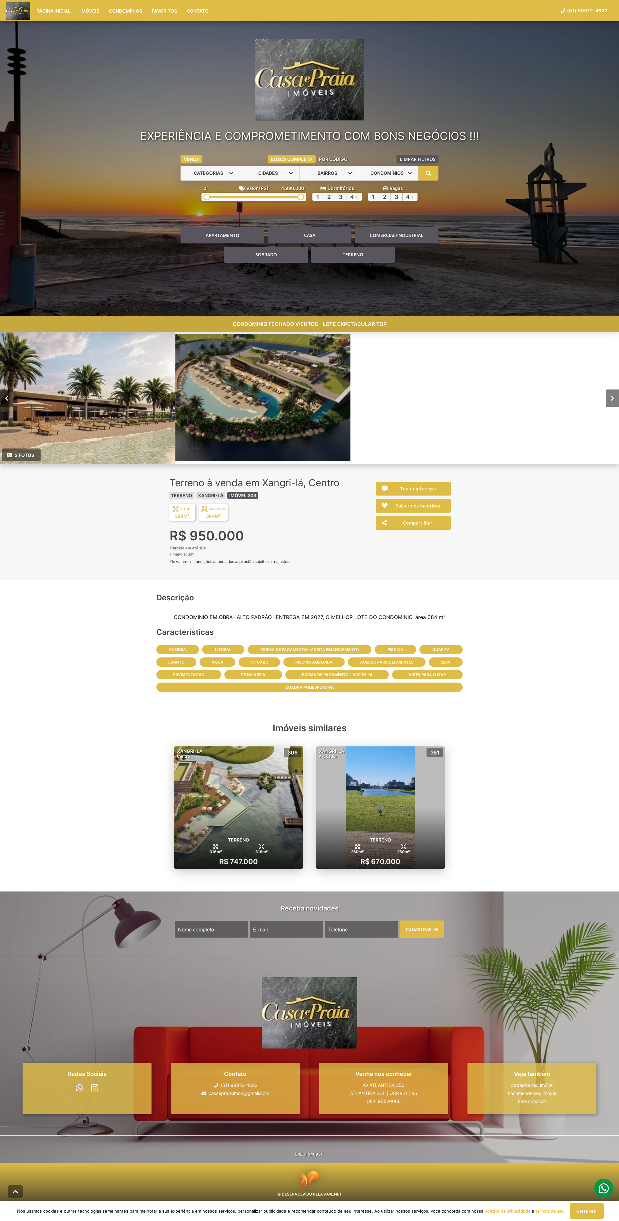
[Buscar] (428, 173)
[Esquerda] (6, 398)
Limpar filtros (418, 159)
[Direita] (612, 398)
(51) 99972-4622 (587, 10)
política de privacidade (507, 1211)
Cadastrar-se (422, 929)
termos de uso (549, 1211)
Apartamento (222, 235)
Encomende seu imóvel (532, 1093)
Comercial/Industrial (396, 235)
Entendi (586, 1211)
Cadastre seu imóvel (532, 1085)
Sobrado (266, 254)
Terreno (353, 254)
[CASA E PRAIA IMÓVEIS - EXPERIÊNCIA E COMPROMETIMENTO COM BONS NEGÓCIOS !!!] (309, 80)
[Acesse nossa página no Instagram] (94, 1088)
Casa (309, 235)
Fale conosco (532, 1101)
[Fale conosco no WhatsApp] (79, 1088)
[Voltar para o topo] (15, 1191)
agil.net (333, 1193)
